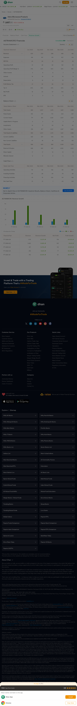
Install (71, 697)
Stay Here (70, 703)
